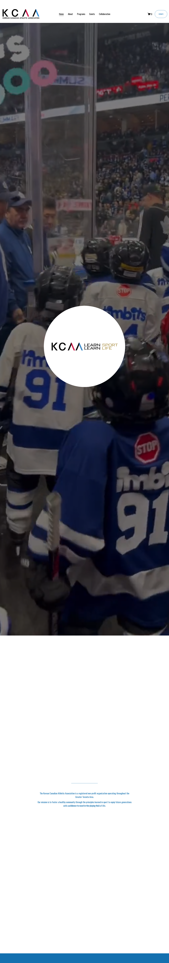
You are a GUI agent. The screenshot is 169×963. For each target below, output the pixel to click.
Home (61, 14)
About (70, 14)
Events (92, 14)
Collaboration (104, 14)
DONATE (161, 14)
